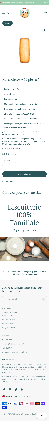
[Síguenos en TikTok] (16, 389)
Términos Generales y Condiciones (10, 313)
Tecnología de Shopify (29, 414)
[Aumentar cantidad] (14, 164)
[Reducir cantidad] (5, 164)
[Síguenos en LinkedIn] (22, 389)
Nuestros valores (8, 323)
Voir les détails (7, 182)
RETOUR (7, 23)
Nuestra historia (8, 319)
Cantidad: (6, 160)
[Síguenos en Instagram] (10, 389)
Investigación (7, 308)
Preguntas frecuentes (10, 328)
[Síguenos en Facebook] (4, 389)
